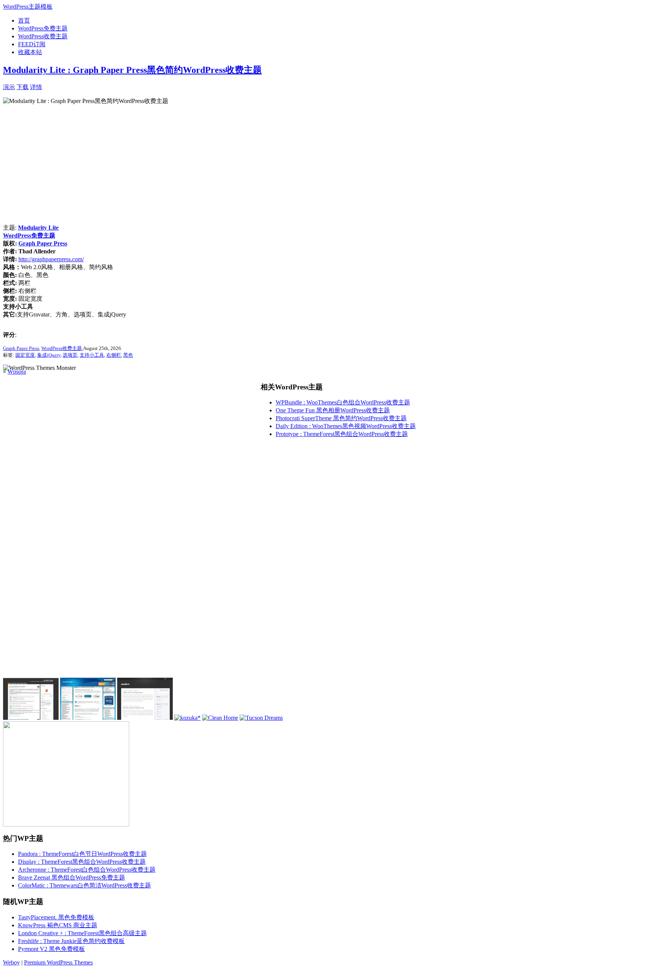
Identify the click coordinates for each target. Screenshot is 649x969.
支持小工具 (92, 355)
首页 (24, 20)
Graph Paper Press (42, 243)
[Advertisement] (130, 86)
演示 (9, 87)
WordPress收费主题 (43, 36)
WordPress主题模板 (28, 6)
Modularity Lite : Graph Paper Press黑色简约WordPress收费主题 (132, 70)
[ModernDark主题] (145, 718)
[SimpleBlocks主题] (31, 718)
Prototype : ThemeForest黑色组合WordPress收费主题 (342, 434)
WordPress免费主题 (43, 28)
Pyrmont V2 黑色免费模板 (51, 949)
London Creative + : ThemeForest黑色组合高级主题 (82, 933)
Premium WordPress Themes (58, 962)
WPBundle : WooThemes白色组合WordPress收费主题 (343, 402)
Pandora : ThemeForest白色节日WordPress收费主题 (82, 854)
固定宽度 (25, 355)
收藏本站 (30, 52)
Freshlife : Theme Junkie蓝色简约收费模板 (71, 941)
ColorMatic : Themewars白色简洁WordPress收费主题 (84, 885)
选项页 (70, 355)
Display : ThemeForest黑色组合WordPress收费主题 (82, 861)
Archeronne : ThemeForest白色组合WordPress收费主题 (86, 869)
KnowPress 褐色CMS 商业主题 (57, 925)
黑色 (128, 355)
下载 (23, 87)
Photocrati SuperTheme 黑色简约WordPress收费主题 (341, 418)
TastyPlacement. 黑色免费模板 (56, 917)
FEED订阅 (31, 44)
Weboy (11, 962)
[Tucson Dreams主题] (261, 718)
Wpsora (17, 371)
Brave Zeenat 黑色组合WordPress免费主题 (71, 877)
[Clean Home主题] (220, 718)
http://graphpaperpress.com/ (51, 259)
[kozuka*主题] (187, 718)
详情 (36, 87)
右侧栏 (113, 355)
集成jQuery (48, 355)
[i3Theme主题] (88, 718)
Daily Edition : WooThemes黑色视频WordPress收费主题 (346, 426)
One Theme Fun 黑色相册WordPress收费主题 (333, 410)
